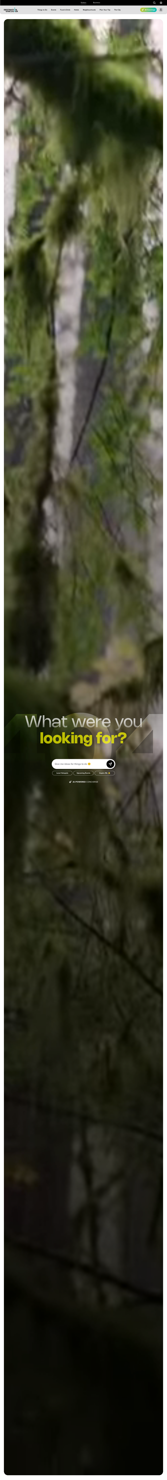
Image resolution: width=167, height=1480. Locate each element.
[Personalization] (161, 10)
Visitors (83, 2)
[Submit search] (154, 2)
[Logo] (11, 9)
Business (96, 2)
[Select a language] (161, 2)
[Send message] (110, 764)
